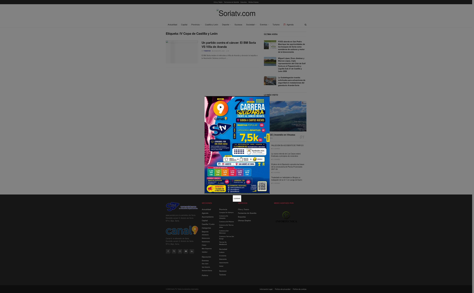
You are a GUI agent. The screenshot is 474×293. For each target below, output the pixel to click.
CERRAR (237, 198)
